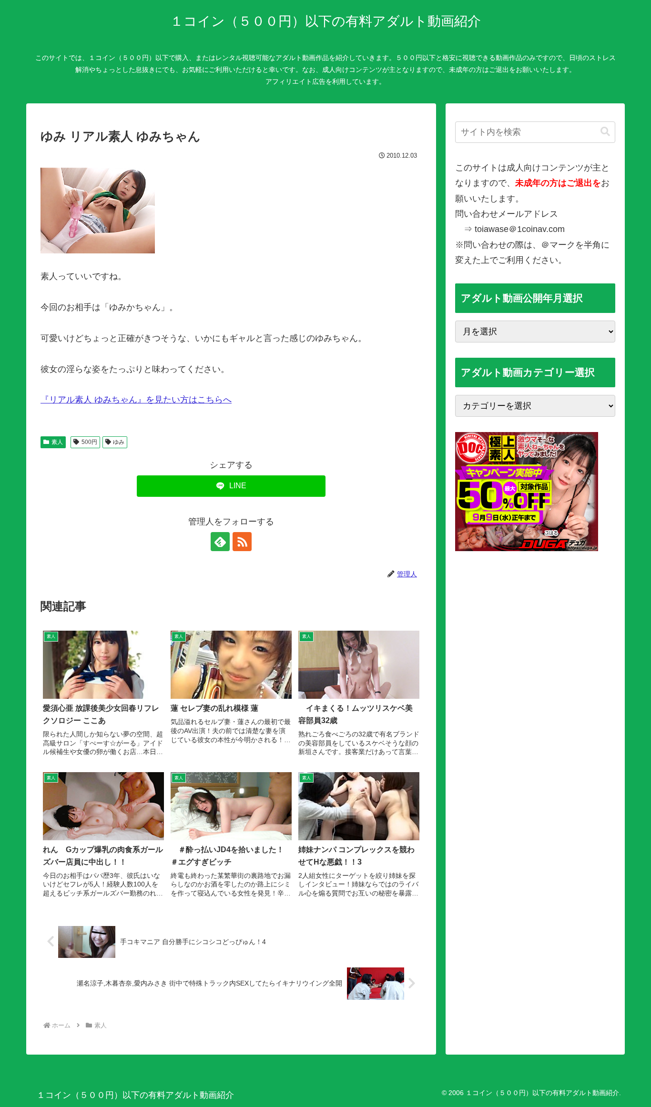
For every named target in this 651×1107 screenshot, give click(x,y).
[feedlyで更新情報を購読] (220, 541)
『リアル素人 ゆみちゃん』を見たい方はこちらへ (136, 399)
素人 (57, 442)
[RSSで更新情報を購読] (242, 541)
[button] (605, 131)
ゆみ (118, 442)
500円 (89, 442)
